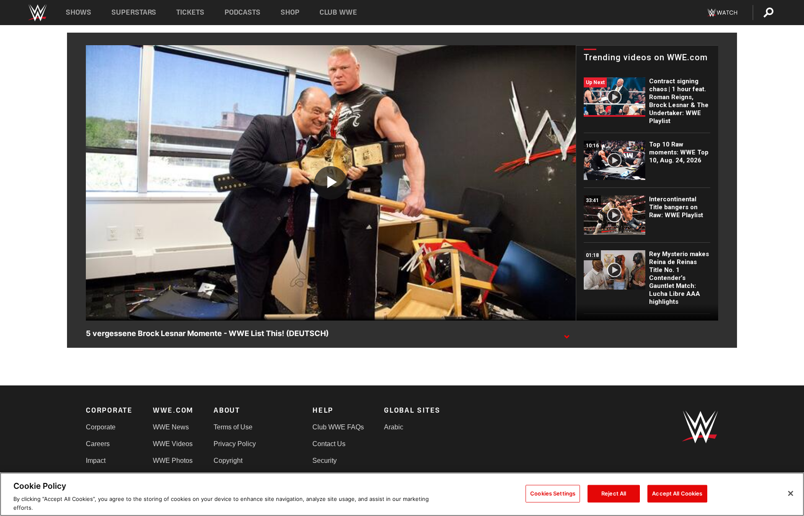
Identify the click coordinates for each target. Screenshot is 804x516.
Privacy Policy (235, 443)
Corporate (101, 427)
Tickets (190, 12)
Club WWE (338, 12)
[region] (402, 494)
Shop (290, 12)
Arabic (393, 427)
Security (324, 460)
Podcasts (242, 12)
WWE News (171, 427)
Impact (96, 460)
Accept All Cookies (677, 493)
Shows (78, 12)
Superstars (134, 12)
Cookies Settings (552, 493)
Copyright (228, 460)
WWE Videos (173, 443)
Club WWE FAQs (338, 427)
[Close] (790, 493)
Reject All (613, 493)
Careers (98, 443)
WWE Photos (173, 460)
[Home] (37, 12)
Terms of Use (233, 427)
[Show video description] (566, 334)
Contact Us (328, 443)
